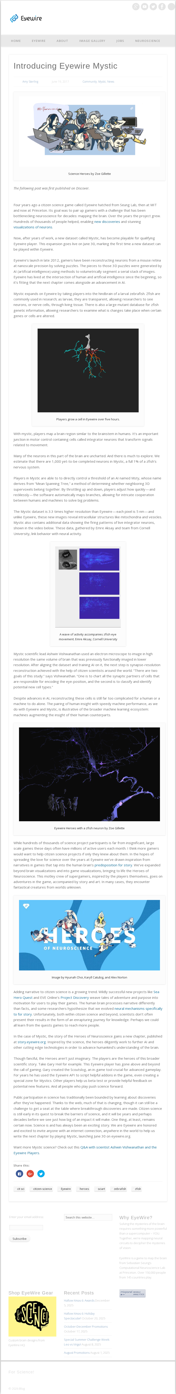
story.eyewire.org (32, 1042)
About (62, 41)
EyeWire (39, 41)
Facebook (162, 6)
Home (16, 41)
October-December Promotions (86, 1326)
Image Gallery (92, 41)
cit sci (20, 1189)
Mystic (102, 82)
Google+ (136, 6)
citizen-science (42, 1189)
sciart (101, 1189)
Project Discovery (74, 997)
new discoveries (107, 221)
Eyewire (66, 1189)
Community (89, 82)
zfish (138, 1189)
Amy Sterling (30, 82)
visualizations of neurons (33, 227)
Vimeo (144, 6)
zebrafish (120, 1189)
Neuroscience (147, 41)
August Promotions (77, 1353)
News (110, 82)
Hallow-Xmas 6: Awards (79, 1300)
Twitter (153, 6)
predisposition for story (113, 865)
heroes (84, 1189)
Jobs (120, 41)
